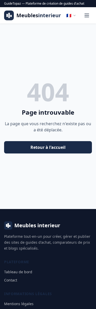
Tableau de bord (18, 271)
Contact (10, 280)
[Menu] (87, 15)
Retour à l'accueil (48, 147)
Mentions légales (19, 303)
